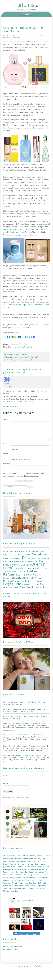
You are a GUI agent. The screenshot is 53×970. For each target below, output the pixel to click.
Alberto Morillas (9, 856)
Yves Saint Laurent (31, 587)
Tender (5, 299)
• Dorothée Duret (42, 867)
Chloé (44, 555)
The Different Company (30, 584)
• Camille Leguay (37, 859)
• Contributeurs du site (11, 949)
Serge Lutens (12, 584)
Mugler (23, 577)
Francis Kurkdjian (27, 561)
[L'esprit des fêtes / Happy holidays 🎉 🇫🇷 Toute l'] (14, 912)
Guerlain (38, 564)
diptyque (33, 558)
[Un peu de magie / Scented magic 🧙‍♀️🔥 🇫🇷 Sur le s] (14, 924)
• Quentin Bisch (17, 883)
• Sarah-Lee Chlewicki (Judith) (34, 883)
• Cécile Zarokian (27, 861)
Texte (5, 419)
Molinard (15, 578)
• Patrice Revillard (17, 880)
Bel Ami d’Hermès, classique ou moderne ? (21, 360)
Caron (20, 555)
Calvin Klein (13, 555)
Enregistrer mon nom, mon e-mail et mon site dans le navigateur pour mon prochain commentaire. (25, 474)
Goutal (23, 565)
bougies (15, 347)
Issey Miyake (20, 568)
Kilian (24, 572)
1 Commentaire (15, 37)
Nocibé (18, 96)
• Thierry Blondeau (27, 888)
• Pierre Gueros (30, 880)
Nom (5, 443)
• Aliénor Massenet (36, 856)
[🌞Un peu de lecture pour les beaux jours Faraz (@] (38, 912)
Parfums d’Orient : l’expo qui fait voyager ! (21, 357)
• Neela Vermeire (36, 878)
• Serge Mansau (42, 886)
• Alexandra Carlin (22, 856)
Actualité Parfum (20, 344)
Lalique (21, 575)
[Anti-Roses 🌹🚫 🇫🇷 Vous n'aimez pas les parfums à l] (26, 924)
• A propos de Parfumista (12, 946)
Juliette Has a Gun (9, 572)
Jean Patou (28, 568)
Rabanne (31, 581)
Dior (25, 558)
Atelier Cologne (28, 551)
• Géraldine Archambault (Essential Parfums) (20, 869)
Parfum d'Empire (11, 581)
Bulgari (5, 555)
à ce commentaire (12, 406)
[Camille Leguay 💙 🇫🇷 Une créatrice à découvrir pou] (38, 924)
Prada (24, 581)
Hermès (9, 568)
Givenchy (15, 564)
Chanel (22, 347)
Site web (6, 464)
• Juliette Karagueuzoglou (18, 872)
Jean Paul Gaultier (39, 568)
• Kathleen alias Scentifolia (38, 872)
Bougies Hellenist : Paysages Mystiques (26, 709)
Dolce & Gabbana (43, 558)
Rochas (39, 581)
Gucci (29, 565)
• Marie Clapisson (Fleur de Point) (36, 875)
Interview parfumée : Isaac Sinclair (24, 702)
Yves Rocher (13, 588)
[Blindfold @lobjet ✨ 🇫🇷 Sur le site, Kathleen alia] (26, 912)
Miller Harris (30, 347)
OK (30, 487)
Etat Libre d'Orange (11, 561)
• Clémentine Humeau (25, 864)
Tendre (42, 296)
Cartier (27, 555)
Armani (18, 551)
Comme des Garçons (12, 558)
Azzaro (36, 551)
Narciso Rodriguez (35, 578)
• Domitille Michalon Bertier (26, 867)
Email (5, 454)
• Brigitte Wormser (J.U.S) (21, 859)
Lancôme (29, 574)
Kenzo (19, 572)
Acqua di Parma (8, 551)
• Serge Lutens (30, 886)
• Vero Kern (14, 891)
